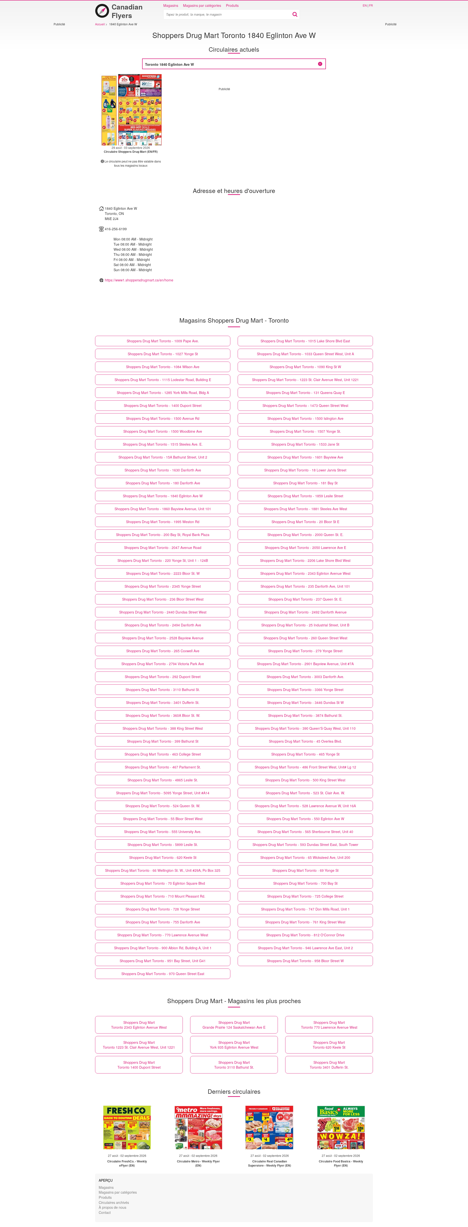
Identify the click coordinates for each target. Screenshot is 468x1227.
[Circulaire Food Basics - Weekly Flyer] (341, 1127)
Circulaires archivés (114, 1202)
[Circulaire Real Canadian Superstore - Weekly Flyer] (269, 1127)
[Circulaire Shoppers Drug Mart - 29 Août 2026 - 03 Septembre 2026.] (131, 109)
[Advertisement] (68, 99)
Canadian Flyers (127, 10)
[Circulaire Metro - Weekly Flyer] (198, 1127)
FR (371, 5)
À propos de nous (112, 1207)
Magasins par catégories (202, 5)
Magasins (170, 5)
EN (365, 5)
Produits (232, 5)
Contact (105, 1212)
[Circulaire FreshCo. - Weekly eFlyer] (127, 1127)
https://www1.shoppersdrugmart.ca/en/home (139, 280)
